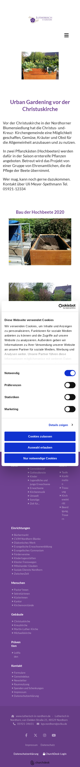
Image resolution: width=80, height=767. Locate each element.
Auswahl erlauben (40, 447)
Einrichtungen (20, 528)
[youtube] (53, 735)
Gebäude (17, 614)
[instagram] (44, 735)
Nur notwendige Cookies (40, 458)
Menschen (18, 583)
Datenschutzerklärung (26, 753)
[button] (40, 35)
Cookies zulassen (40, 436)
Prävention (16, 643)
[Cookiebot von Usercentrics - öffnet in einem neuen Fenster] (59, 306)
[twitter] (35, 735)
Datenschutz (48, 744)
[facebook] (26, 735)
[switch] (70, 385)
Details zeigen (58, 424)
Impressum (31, 744)
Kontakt (16, 665)
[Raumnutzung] (40, 19)
